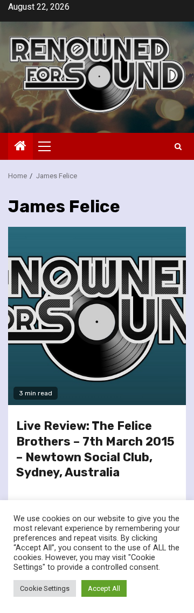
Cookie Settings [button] (45, 588)
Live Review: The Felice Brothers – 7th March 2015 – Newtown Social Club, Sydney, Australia (95, 449)
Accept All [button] (104, 588)
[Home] (20, 146)
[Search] (178, 146)
